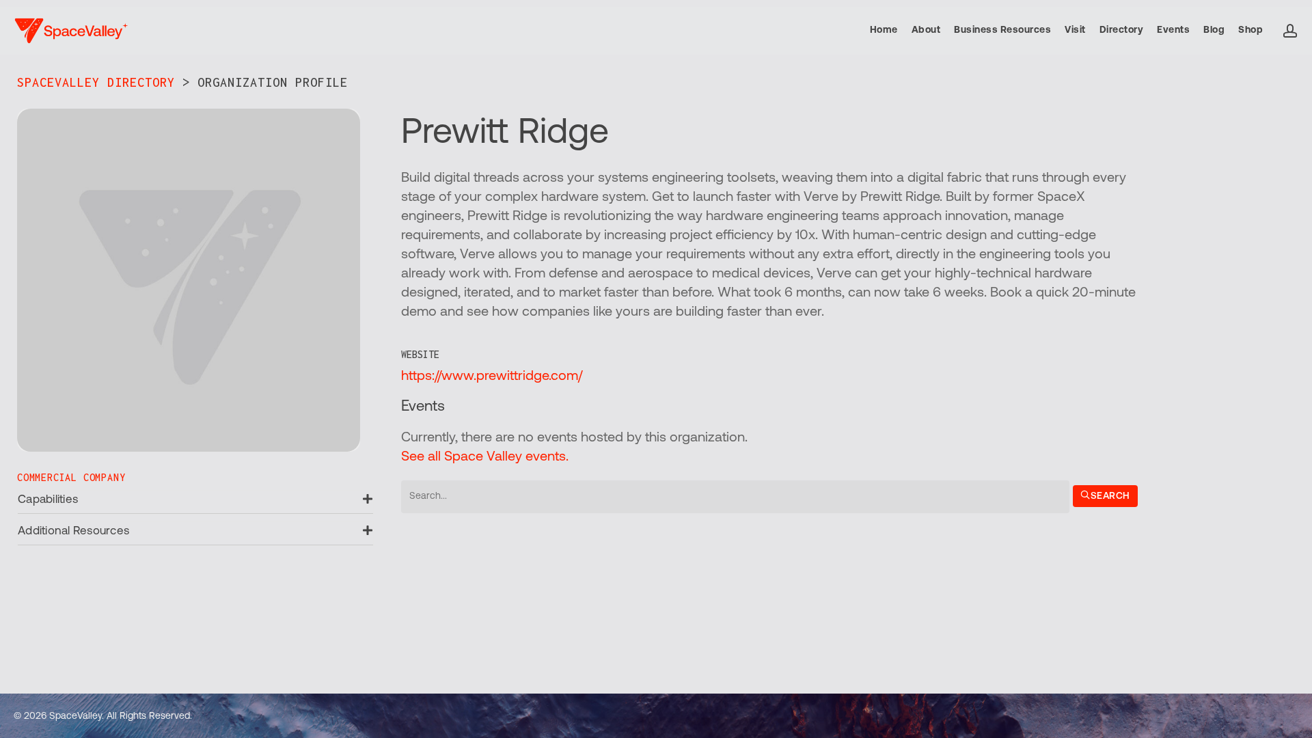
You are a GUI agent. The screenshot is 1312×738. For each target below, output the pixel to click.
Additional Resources (73, 531)
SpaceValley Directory (96, 82)
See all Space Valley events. (485, 457)
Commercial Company (71, 477)
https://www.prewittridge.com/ (491, 376)
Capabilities (48, 500)
